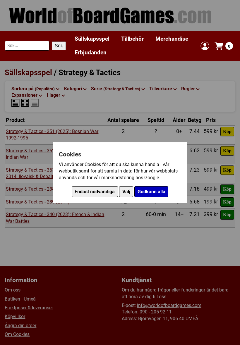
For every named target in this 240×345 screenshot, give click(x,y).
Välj (126, 191)
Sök (59, 45)
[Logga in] (205, 46)
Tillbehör (132, 38)
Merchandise (171, 38)
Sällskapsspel (92, 38)
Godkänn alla (151, 191)
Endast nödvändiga (95, 191)
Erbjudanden (91, 52)
